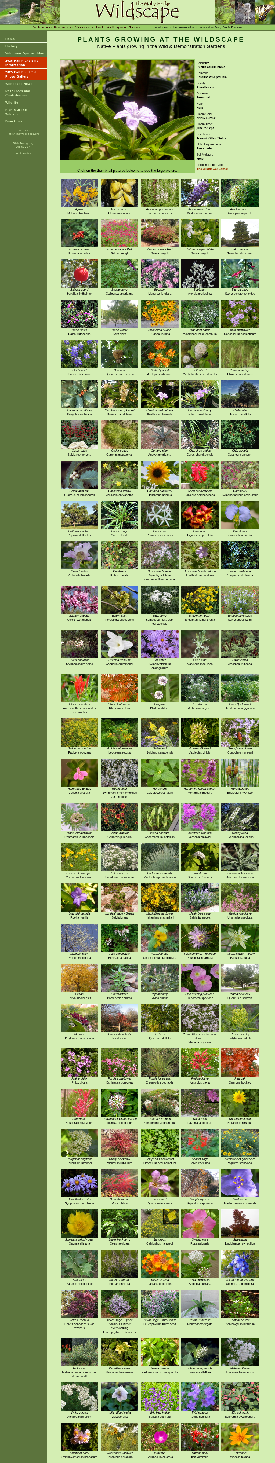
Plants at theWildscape (16, 112)
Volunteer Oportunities (24, 53)
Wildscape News (18, 83)
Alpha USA (23, 146)
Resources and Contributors (17, 93)
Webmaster (23, 153)
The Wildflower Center (212, 168)
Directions (14, 121)
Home (10, 39)
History (11, 46)
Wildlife (11, 102)
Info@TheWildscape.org (23, 134)
